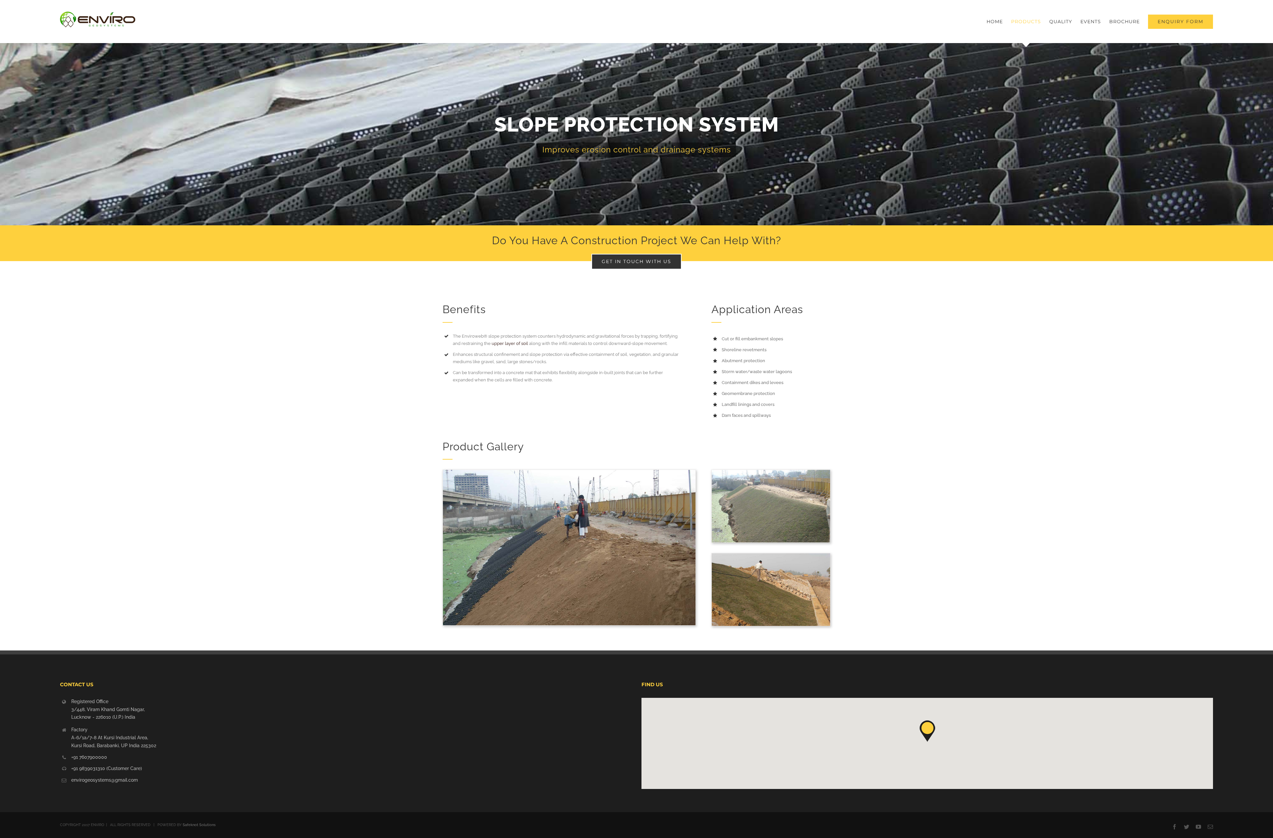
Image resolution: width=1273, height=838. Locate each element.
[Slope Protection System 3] (771, 475)
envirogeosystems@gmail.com (104, 780)
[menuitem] (999, 21)
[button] (927, 731)
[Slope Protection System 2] (771, 559)
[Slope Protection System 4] (569, 475)
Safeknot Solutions (199, 825)
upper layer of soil (510, 343)
